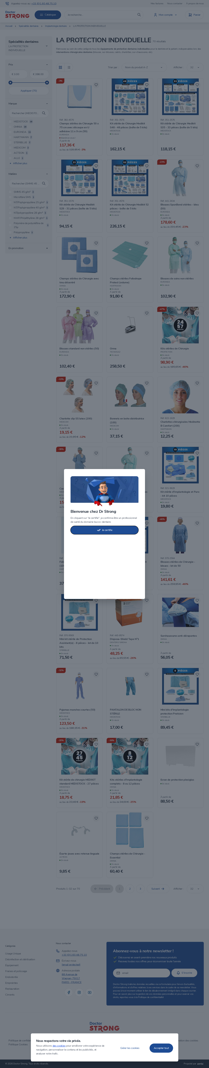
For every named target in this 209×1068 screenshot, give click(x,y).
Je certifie (107, 530)
